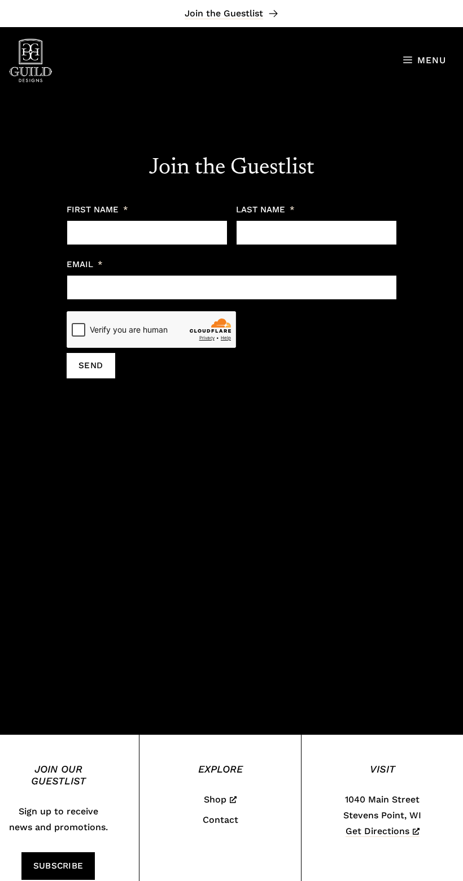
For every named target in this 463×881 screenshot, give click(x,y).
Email (80, 264)
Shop (215, 799)
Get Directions (377, 831)
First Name (93, 209)
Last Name (260, 209)
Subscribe (58, 866)
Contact (220, 819)
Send (90, 365)
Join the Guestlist (224, 13)
